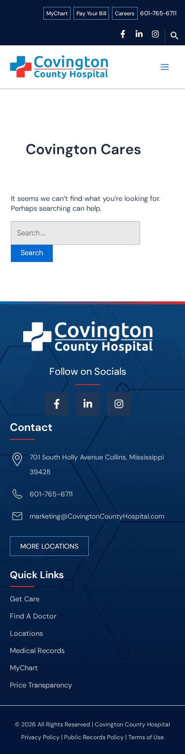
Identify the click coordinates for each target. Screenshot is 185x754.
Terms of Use (146, 737)
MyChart (57, 13)
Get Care (24, 599)
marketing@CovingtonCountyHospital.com (97, 516)
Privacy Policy (40, 737)
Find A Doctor (33, 616)
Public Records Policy (94, 737)
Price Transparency (41, 685)
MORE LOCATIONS (49, 546)
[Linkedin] (139, 34)
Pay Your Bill (91, 13)
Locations (26, 633)
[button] (174, 36)
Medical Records (37, 651)
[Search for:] (75, 233)
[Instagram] (155, 34)
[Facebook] (123, 34)
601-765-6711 (158, 13)
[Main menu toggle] (164, 67)
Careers (125, 13)
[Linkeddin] (88, 404)
